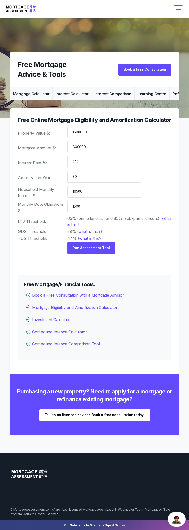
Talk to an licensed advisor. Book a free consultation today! (95, 415)
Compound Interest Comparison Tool (66, 344)
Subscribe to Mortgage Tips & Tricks (97, 525)
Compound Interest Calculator (59, 331)
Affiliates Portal (34, 514)
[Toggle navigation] (178, 9)
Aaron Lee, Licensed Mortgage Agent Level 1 (84, 509)
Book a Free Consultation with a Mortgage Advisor (78, 295)
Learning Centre (152, 93)
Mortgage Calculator (31, 93)
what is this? (90, 231)
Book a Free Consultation (145, 69)
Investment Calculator (52, 319)
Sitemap (53, 514)
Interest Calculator (72, 93)
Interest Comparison (113, 93)
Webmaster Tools (130, 509)
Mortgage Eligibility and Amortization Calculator (75, 307)
